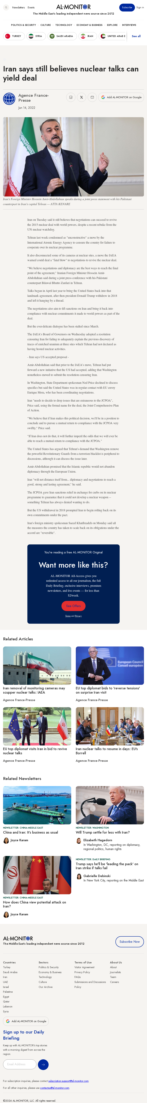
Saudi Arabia (10, 972)
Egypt (6, 997)
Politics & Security (23, 25)
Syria (6, 1011)
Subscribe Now (130, 941)
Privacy (78, 615)
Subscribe (127, 7)
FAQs (77, 977)
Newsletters (18, 7)
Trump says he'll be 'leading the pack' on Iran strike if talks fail (107, 866)
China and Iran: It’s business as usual (30, 832)
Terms (68, 615)
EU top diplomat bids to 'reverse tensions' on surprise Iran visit (108, 690)
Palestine (8, 992)
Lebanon (7, 1006)
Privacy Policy (82, 972)
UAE (5, 982)
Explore (112, 25)
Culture (45, 25)
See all (136, 36)
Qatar (6, 1001)
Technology (63, 25)
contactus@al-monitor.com (54, 1088)
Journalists (115, 972)
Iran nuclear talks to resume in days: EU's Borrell (107, 751)
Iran (5, 977)
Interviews (129, 25)
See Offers (73, 606)
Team (113, 977)
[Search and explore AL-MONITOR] (6, 7)
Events (31, 7)
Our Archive (45, 987)
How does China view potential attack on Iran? (34, 904)
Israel (6, 987)
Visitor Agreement (84, 967)
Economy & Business (89, 25)
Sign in (140, 7)
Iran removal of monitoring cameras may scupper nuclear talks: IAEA (34, 690)
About (113, 967)
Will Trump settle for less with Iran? (103, 832)
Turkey (6, 967)
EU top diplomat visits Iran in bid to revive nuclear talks (35, 751)
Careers (114, 982)
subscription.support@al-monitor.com (68, 1081)
